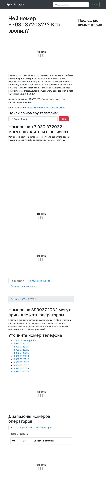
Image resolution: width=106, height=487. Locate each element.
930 (23, 299)
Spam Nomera (15, 4)
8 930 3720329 (21, 371)
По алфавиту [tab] (17, 280)
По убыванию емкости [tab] (39, 280)
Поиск (94, 4)
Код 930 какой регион (25, 340)
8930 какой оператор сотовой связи (46, 107)
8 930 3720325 (21, 359)
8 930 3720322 (21, 350)
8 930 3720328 (21, 368)
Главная (14, 299)
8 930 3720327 (21, 365)
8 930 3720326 (21, 362)
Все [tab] (12, 427)
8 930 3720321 (21, 346)
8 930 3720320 (21, 343)
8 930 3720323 (21, 353)
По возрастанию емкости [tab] (24, 286)
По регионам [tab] (25, 427)
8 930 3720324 (21, 356)
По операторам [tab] (44, 427)
